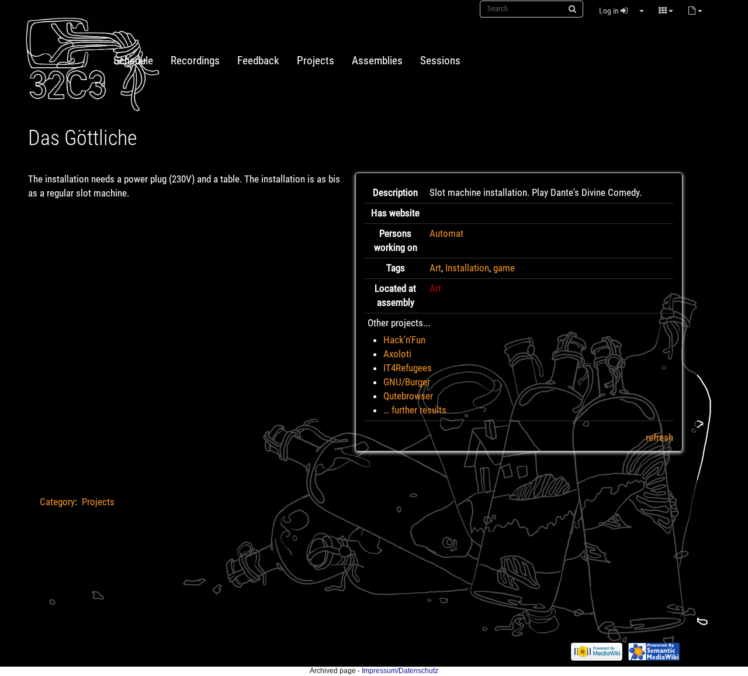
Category (57, 502)
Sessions (440, 60)
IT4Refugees (407, 368)
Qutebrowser (408, 396)
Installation (467, 268)
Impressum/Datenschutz (400, 671)
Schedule (133, 60)
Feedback (258, 60)
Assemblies (377, 60)
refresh (659, 437)
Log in (610, 10)
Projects (315, 60)
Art (435, 268)
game (504, 268)
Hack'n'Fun (404, 340)
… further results (414, 410)
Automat (446, 233)
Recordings (195, 60)
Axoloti (397, 354)
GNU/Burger (406, 382)
